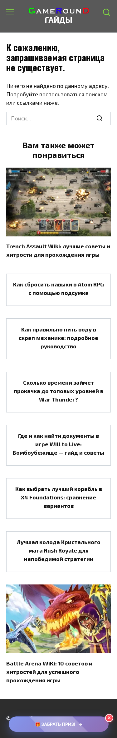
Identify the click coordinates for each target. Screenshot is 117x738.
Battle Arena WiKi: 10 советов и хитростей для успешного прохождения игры (49, 671)
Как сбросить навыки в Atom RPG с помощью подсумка (58, 288)
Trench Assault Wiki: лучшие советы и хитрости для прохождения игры (58, 250)
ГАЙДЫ (58, 19)
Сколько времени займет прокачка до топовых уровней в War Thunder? (58, 391)
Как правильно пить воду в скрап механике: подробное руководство (58, 337)
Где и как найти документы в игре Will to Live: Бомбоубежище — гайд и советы (58, 444)
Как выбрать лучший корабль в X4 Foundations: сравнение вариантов (58, 497)
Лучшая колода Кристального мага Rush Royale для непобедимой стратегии (58, 550)
